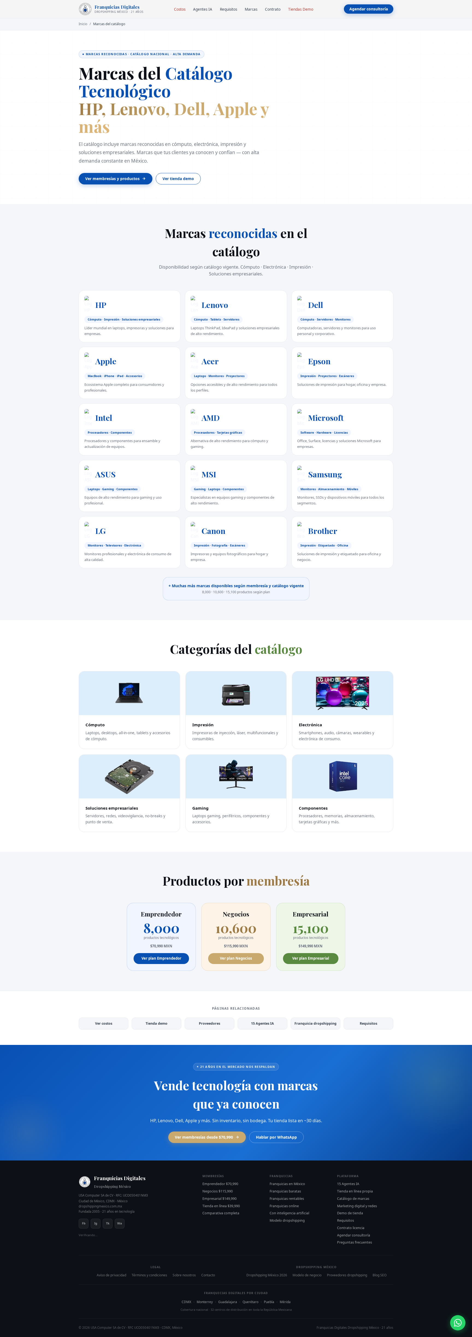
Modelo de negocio (307, 1275)
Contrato (273, 9)
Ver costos (103, 1023)
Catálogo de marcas (353, 1198)
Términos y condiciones (149, 1275)
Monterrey (205, 1302)
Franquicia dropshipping (315, 1023)
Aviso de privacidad (111, 1275)
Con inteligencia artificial (289, 1213)
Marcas (251, 9)
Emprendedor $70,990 (220, 1184)
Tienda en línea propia (355, 1191)
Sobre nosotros (184, 1275)
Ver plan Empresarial (310, 958)
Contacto (208, 1275)
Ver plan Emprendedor (161, 958)
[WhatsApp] (457, 1322)
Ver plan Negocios (236, 958)
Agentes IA (202, 9)
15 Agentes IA (262, 1023)
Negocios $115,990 (217, 1191)
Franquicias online (284, 1206)
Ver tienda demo (178, 178)
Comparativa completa (220, 1213)
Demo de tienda (350, 1213)
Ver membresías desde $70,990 (204, 1137)
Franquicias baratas (285, 1191)
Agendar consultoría (368, 8)
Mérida (285, 1302)
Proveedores (209, 1023)
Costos (179, 9)
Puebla (269, 1302)
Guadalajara (227, 1302)
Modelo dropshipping (287, 1220)
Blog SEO (380, 1275)
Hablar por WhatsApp (276, 1137)
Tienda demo (156, 1023)
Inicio (83, 24)
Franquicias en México (287, 1184)
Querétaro (250, 1302)
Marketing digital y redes (357, 1206)
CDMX (186, 1302)
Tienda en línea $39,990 (221, 1206)
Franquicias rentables (287, 1198)
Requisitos (228, 9)
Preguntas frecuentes (354, 1242)
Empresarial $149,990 (219, 1198)
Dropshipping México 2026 (266, 1275)
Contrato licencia (350, 1228)
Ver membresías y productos (112, 178)
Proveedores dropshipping (347, 1275)
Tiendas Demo (300, 9)
